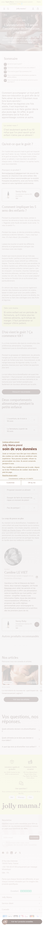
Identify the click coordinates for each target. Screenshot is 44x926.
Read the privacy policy (9, 475)
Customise (10, 483)
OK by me (31, 483)
